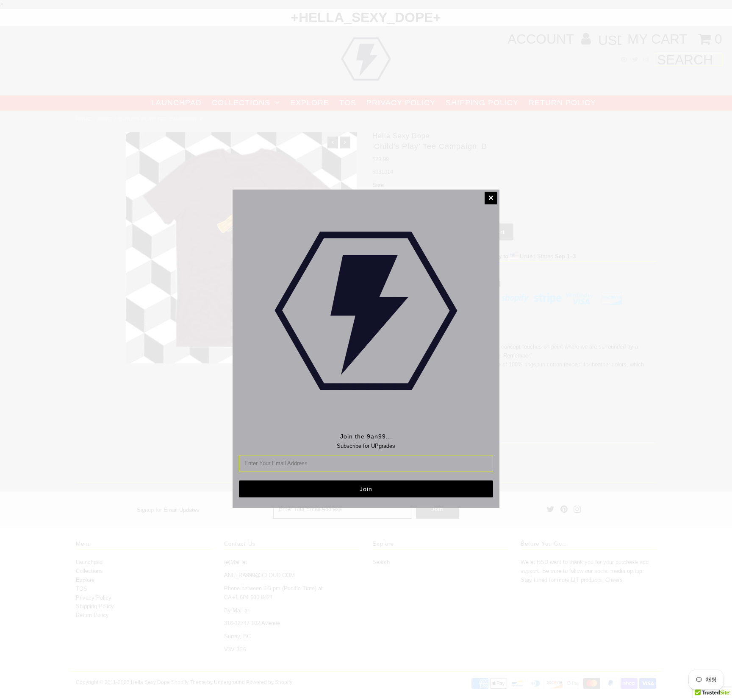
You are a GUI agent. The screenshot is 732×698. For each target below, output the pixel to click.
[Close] (491, 198)
